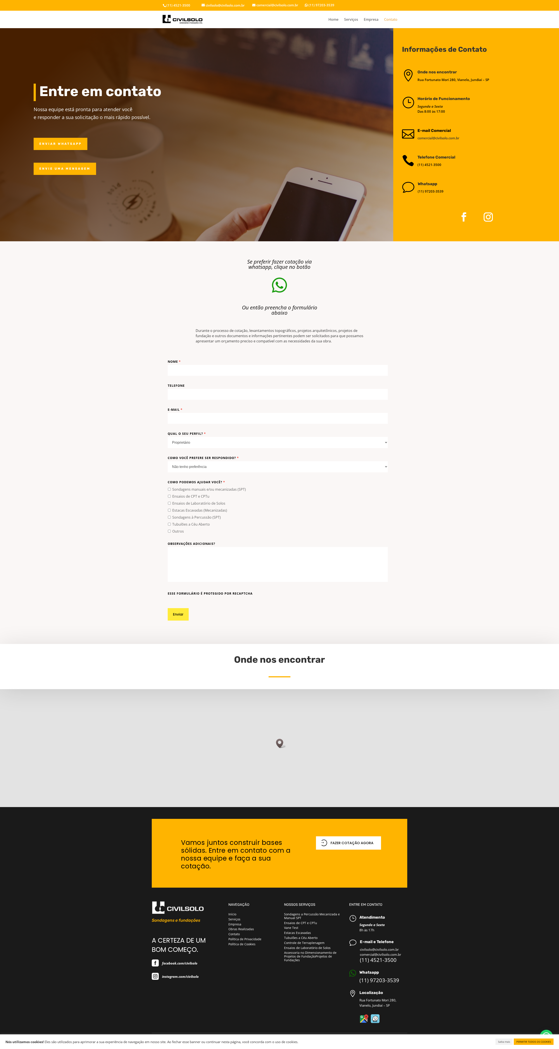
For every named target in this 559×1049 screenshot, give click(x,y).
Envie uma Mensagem (64, 169)
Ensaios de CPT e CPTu (190, 496)
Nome (174, 362)
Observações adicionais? (191, 544)
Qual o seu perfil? (187, 434)
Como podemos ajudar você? (196, 482)
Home (333, 20)
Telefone (176, 386)
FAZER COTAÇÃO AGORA (352, 842)
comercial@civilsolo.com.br (438, 138)
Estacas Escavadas (297, 933)
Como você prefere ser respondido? (203, 458)
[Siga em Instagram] (488, 217)
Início (232, 914)
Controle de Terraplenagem (304, 943)
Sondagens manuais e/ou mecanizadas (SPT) (209, 489)
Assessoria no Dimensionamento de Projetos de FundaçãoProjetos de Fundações (310, 956)
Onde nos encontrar (437, 72)
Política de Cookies (241, 944)
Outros (178, 531)
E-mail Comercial (434, 130)
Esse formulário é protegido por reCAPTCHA (210, 593)
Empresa (371, 20)
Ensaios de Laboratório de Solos (198, 503)
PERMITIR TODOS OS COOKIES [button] (533, 1041)
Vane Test (291, 928)
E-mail (175, 410)
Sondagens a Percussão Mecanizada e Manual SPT (312, 916)
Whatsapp (427, 183)
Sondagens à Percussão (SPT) (196, 517)
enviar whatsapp (60, 144)
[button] (281, 743)
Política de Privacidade (244, 939)
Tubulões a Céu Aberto (191, 524)
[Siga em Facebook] (463, 217)
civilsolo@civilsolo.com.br (379, 949)
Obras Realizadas (241, 929)
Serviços (351, 20)
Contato (390, 20)
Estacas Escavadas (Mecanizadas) (199, 510)
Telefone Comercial (436, 157)
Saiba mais (504, 1041)
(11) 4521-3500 (378, 959)
